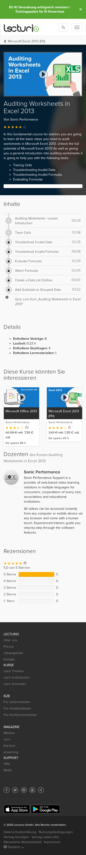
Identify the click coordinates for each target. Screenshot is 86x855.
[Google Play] (45, 809)
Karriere (9, 746)
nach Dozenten (15, 684)
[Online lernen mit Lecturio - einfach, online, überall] (21, 27)
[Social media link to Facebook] (7, 790)
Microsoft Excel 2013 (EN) (26, 41)
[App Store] (17, 809)
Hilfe (7, 764)
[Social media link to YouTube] (32, 790)
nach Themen (14, 671)
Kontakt (9, 659)
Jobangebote (13, 653)
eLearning (11, 752)
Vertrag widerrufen (45, 837)
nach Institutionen (17, 677)
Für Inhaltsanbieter (17, 708)
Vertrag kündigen (16, 837)
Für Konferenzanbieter (20, 715)
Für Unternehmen (17, 702)
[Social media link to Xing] (41, 790)
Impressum (52, 842)
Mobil (7, 770)
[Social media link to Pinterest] (24, 790)
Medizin (9, 733)
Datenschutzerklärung (20, 832)
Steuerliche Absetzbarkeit (23, 842)
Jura (7, 739)
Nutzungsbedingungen (56, 832)
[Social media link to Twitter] (15, 790)
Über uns (10, 640)
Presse (9, 647)
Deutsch (14, 847)
